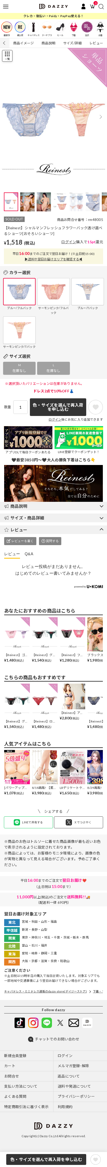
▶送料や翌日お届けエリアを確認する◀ (53, 259)
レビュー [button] (18, 529)
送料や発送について (74, 1086)
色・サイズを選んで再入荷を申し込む (46, 1159)
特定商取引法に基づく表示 (26, 1107)
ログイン (68, 242)
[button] (101, 117)
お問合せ (11, 1076)
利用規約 (65, 1107)
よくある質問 (15, 1096)
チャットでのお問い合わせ (57, 1039)
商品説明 (48, 43)
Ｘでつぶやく (83, 822)
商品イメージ (23, 43)
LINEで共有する (32, 822)
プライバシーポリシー (76, 1096)
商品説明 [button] (18, 506)
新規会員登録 (15, 1055)
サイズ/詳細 (72, 43)
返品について (69, 1076)
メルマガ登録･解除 (73, 1066)
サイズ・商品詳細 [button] (27, 517)
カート (9, 1066)
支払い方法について (21, 1086)
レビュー (96, 43)
